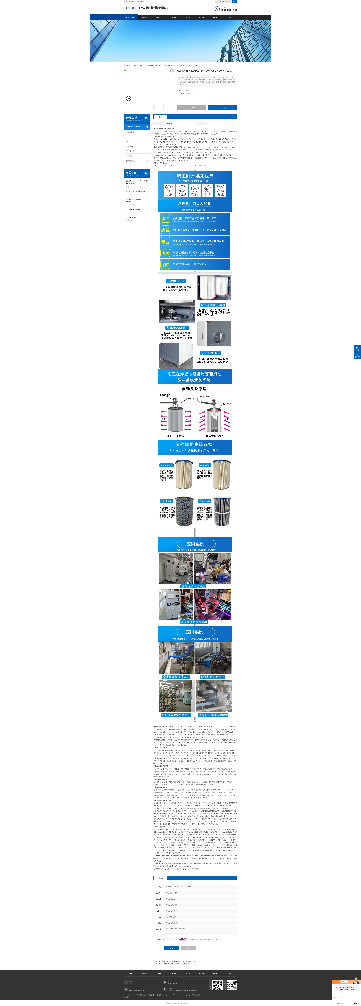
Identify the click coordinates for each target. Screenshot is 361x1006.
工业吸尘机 (130, 146)
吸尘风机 (129, 156)
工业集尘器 (130, 132)
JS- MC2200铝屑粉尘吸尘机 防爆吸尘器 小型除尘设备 (175, 963)
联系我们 (230, 17)
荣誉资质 (202, 17)
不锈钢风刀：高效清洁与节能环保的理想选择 (137, 200)
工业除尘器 (167, 65)
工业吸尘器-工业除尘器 (154, 65)
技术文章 (188, 17)
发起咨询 (356, 1003)
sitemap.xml (180, 995)
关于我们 (145, 17)
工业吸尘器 (130, 151)
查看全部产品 (130, 161)
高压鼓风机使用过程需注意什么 (135, 191)
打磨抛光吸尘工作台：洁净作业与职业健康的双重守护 (137, 182)
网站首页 (131, 17)
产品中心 (173, 17)
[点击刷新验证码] (182, 939)
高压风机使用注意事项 (133, 209)
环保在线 (195, 995)
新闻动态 (159, 17)
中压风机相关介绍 (131, 218)
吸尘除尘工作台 (132, 141)
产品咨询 (191, 107)
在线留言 (216, 17)
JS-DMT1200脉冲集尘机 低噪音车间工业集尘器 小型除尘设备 (177, 961)
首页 (134, 65)
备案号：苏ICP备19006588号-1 (166, 995)
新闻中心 (173, 973)
